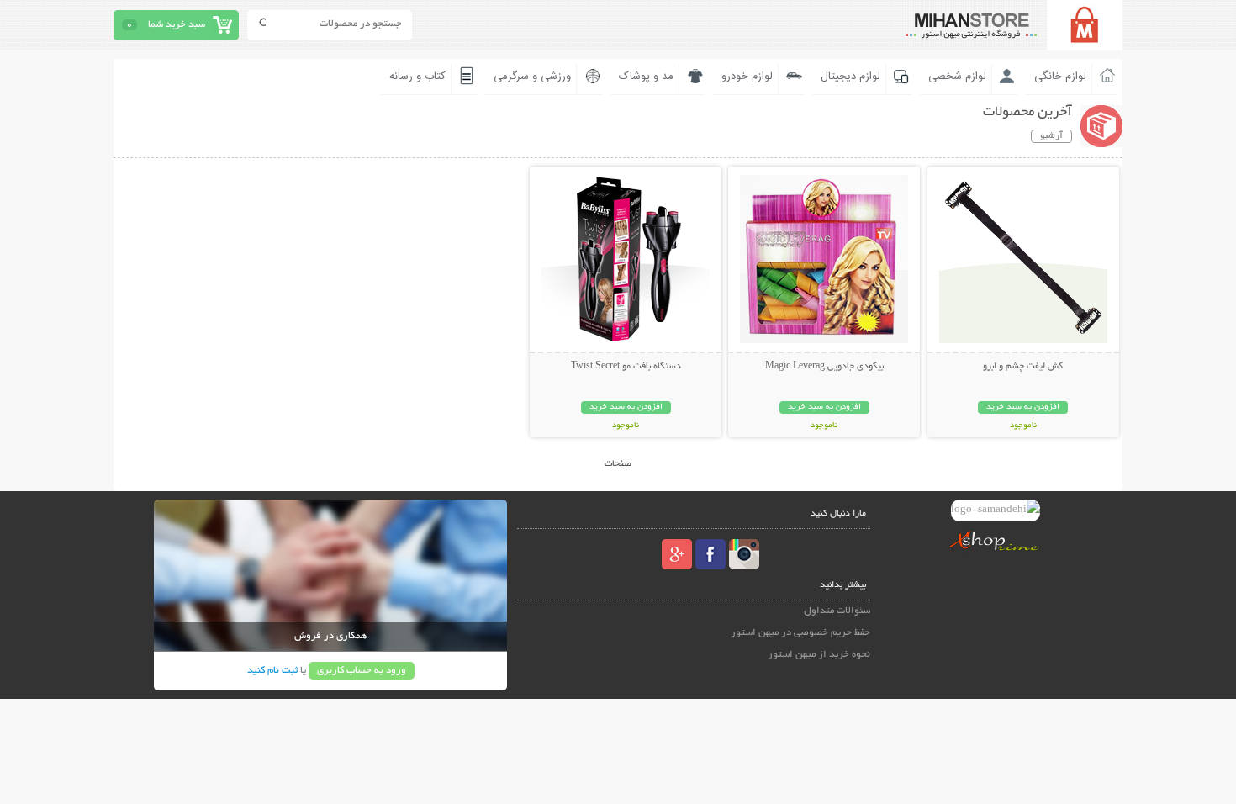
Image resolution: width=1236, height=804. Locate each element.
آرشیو (1051, 136)
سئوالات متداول (837, 611)
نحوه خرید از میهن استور (819, 654)
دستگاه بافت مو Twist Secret (626, 367)
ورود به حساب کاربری (361, 670)
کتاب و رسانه (417, 76)
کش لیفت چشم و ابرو (1023, 367)
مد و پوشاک (646, 76)
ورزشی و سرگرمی (532, 76)
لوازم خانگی (1060, 76)
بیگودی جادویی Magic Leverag (824, 367)
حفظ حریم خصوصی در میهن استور (800, 632)
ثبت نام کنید (272, 670)
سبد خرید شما (176, 24)
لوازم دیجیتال (850, 76)
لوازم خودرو (747, 76)
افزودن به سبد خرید (1022, 407)
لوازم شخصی (957, 76)
